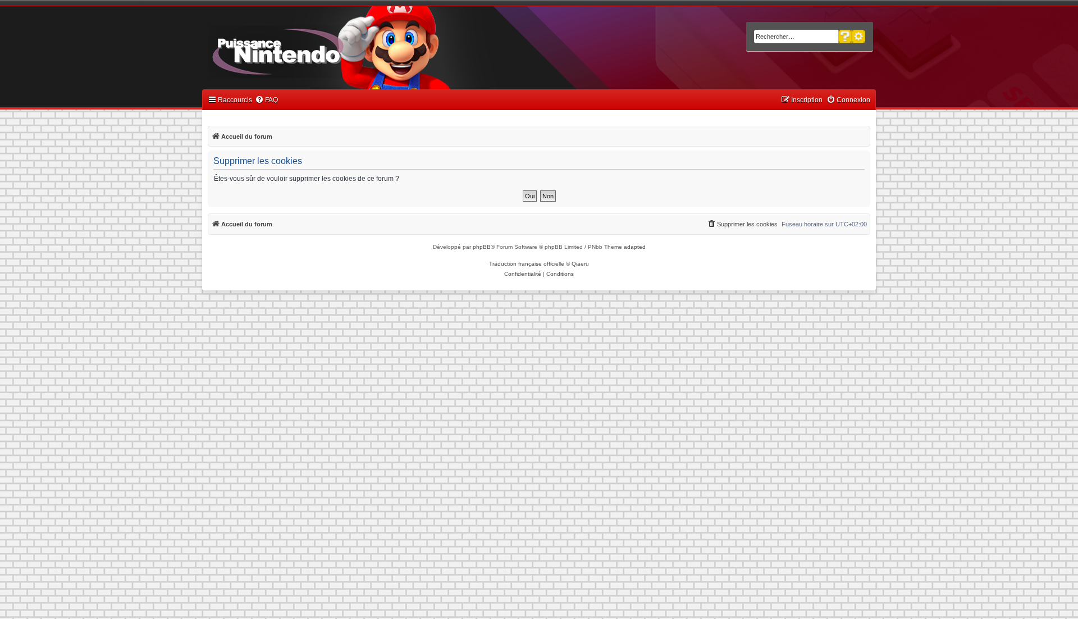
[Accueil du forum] (309, 49)
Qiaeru (580, 264)
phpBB (482, 247)
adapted (635, 247)
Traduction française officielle (526, 264)
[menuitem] (266, 100)
